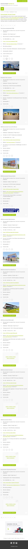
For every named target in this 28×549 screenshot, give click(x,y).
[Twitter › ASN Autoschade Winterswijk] (4, 350)
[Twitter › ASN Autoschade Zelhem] (4, 450)
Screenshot (20, 43)
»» (14, 25)
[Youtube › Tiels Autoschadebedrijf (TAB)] (12, 59)
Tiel (8, 34)
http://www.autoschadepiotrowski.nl (13, 485)
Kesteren (9, 83)
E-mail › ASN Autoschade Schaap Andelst (11, 189)
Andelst (9, 181)
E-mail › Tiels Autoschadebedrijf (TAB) (10, 41)
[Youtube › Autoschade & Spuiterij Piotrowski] (12, 497)
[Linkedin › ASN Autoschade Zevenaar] (9, 400)
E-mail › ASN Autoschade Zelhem (9, 432)
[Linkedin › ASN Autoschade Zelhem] (9, 450)
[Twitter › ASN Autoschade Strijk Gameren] (4, 249)
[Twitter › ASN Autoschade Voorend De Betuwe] (4, 156)
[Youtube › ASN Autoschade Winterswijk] (12, 350)
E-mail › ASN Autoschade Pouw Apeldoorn (11, 282)
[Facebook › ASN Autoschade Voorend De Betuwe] (7, 156)
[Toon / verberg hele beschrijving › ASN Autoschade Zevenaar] (15, 389)
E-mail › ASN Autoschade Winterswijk (10, 333)
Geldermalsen (10, 132)
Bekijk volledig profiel (9, 73)
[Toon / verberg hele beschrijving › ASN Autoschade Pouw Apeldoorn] (15, 289)
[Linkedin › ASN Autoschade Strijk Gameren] (9, 249)
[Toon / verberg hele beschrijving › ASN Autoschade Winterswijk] (15, 339)
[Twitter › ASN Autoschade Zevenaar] (4, 400)
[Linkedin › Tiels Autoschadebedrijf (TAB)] (9, 59)
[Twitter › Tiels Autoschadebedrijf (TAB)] (4, 59)
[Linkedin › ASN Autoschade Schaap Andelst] (9, 206)
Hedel (9, 475)
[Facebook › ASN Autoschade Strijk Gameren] (7, 249)
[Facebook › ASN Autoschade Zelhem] (7, 450)
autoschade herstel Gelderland (17, 17)
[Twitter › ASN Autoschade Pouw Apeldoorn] (4, 300)
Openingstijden (6, 101)
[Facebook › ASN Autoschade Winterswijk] (7, 350)
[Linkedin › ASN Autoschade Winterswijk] (9, 350)
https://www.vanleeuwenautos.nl (13, 93)
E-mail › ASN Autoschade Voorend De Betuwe (11, 139)
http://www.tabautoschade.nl (12, 43)
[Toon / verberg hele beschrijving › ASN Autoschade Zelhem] (15, 439)
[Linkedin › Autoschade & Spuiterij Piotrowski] (9, 497)
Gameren (9, 225)
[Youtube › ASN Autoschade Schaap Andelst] (12, 206)
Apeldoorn (10, 275)
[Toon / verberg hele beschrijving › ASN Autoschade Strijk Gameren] (15, 239)
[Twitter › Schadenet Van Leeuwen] (4, 107)
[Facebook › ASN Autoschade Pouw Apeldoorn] (7, 300)
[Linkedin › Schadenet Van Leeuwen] (9, 107)
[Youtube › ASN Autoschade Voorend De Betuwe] (12, 156)
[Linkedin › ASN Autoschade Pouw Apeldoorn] (9, 300)
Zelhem (9, 425)
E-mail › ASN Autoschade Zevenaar (9, 382)
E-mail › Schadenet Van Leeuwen (9, 90)
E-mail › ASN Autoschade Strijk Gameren (10, 232)
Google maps (13, 34)
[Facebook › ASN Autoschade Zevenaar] (7, 400)
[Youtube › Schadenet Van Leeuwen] (12, 107)
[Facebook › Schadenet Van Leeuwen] (7, 107)
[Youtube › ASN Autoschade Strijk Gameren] (12, 249)
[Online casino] (14, 521)
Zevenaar (9, 375)
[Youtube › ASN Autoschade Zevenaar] (12, 400)
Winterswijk (10, 325)
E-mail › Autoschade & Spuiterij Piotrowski (11, 482)
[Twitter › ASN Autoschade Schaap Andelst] (4, 206)
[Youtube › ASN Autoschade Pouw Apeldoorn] (12, 300)
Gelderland (5, 34)
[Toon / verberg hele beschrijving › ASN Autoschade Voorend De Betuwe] (15, 145)
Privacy (16, 546)
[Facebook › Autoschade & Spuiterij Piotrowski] (7, 497)
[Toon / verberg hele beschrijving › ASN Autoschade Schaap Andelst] (15, 195)
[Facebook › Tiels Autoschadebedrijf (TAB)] (7, 59)
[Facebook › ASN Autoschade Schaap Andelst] (7, 206)
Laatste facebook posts (8, 53)
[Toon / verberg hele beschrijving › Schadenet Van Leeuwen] (15, 95)
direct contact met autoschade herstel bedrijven (10, 18)
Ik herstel (22, 1)
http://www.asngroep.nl (11, 142)
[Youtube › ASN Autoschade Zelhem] (12, 450)
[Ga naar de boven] (26, 73)
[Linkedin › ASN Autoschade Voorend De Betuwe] (9, 156)
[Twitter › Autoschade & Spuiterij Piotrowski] (4, 497)
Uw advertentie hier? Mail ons (14, 534)
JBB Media (13, 546)
